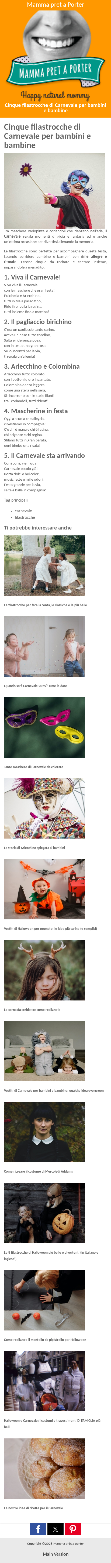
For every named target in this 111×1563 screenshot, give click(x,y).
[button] (38, 1529)
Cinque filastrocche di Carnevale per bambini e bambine (55, 108)
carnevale (23, 511)
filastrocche (25, 518)
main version (55, 1554)
